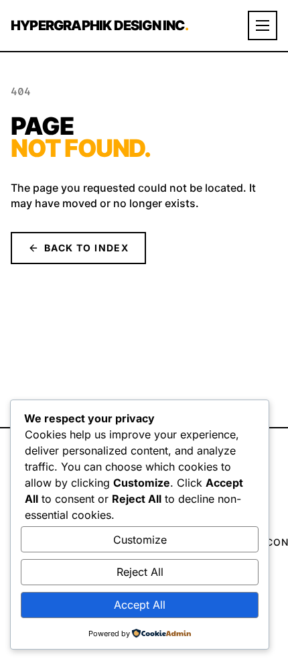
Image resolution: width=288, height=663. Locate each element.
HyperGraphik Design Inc (99, 25)
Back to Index (86, 247)
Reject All (140, 572)
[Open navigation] (262, 25)
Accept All (139, 604)
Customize (140, 539)
